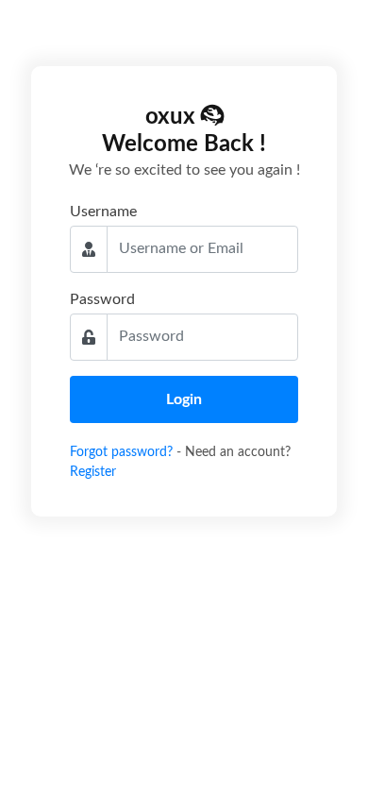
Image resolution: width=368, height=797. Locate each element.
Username (103, 211)
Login (184, 399)
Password (102, 299)
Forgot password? (123, 452)
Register (93, 472)
